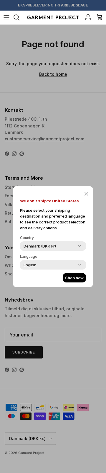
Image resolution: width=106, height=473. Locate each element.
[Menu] (6, 17)
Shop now (74, 277)
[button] (86, 194)
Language (28, 256)
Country (27, 237)
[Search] (19, 17)
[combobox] (40, 246)
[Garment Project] (53, 17)
